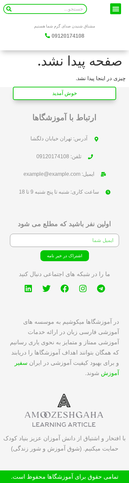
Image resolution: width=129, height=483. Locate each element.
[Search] (9, 9)
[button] (115, 8)
